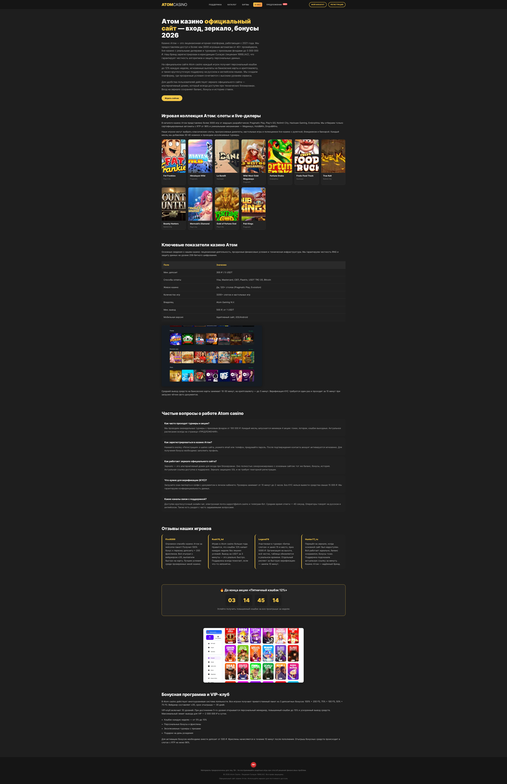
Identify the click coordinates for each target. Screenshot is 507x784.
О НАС (258, 5)
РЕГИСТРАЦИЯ (337, 5)
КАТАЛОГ (232, 5)
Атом (174, 4)
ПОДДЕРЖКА (215, 5)
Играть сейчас (172, 98)
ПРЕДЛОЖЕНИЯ (276, 4)
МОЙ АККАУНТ (317, 5)
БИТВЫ (245, 5)
